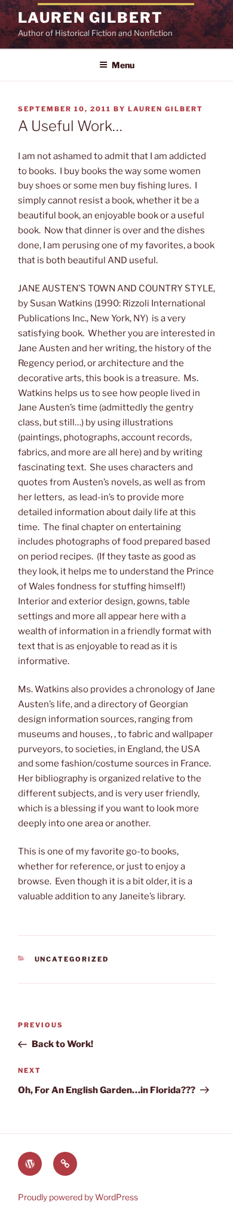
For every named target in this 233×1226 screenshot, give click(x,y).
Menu (123, 65)
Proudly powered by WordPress (78, 1197)
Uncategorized (72, 959)
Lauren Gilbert (90, 17)
